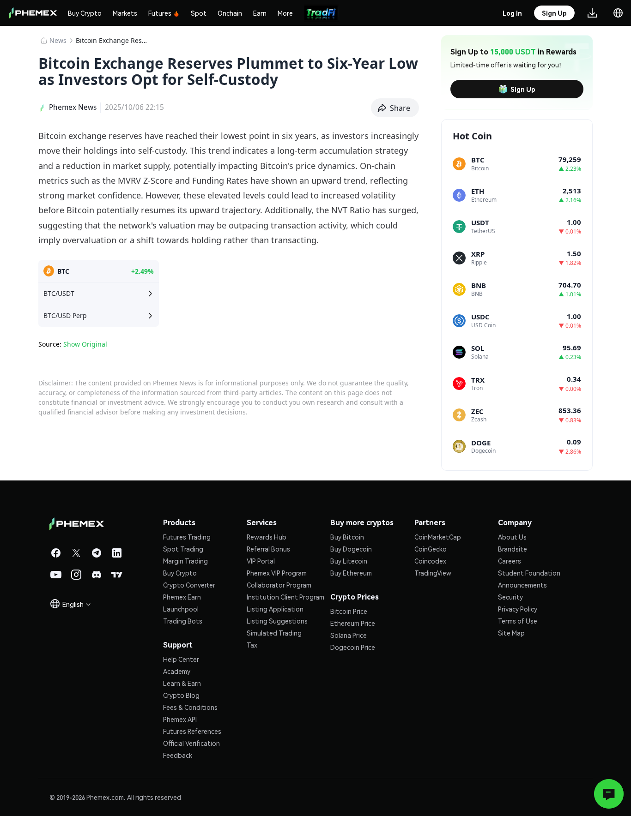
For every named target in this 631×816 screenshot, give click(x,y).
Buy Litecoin (348, 561)
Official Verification (191, 743)
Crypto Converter (189, 585)
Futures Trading (187, 537)
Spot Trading (183, 549)
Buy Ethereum (351, 573)
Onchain (230, 13)
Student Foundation (529, 573)
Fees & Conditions (190, 707)
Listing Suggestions (277, 621)
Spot (198, 13)
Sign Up (522, 89)
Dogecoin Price (352, 647)
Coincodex (430, 561)
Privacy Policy (517, 609)
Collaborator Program (279, 585)
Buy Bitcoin (347, 537)
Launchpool (181, 609)
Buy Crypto (85, 13)
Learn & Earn (182, 683)
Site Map (511, 633)
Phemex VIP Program (277, 573)
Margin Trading (185, 561)
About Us (512, 537)
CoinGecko (430, 549)
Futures (159, 13)
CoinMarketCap (437, 537)
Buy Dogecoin (351, 549)
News (58, 40)
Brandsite (512, 549)
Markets (125, 13)
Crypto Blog (181, 695)
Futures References (192, 731)
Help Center (181, 659)
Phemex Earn (182, 597)
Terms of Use (517, 621)
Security (510, 597)
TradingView (432, 573)
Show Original (85, 344)
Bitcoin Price (348, 611)
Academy (176, 671)
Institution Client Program (285, 597)
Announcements (522, 585)
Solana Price (348, 635)
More (285, 13)
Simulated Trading (274, 633)
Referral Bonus (268, 549)
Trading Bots (182, 621)
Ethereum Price (352, 623)
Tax (252, 645)
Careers (509, 561)
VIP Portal (261, 561)
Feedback (177, 755)
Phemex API (180, 719)
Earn (260, 13)
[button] (395, 108)
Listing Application (275, 609)
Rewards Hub (266, 537)
